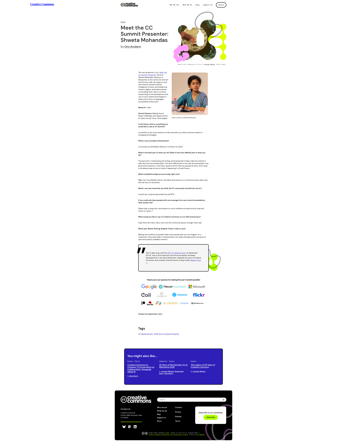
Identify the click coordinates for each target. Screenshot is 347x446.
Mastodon (129, 426)
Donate (221, 5)
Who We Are (174, 5)
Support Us (207, 5)
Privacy (178, 412)
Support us (161, 418)
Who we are (162, 407)
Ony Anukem (132, 46)
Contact (178, 407)
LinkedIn (135, 426)
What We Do (187, 5)
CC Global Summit (145, 334)
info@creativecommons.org (131, 422)
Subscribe (211, 417)
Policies (178, 416)
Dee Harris (134, 376)
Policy (137, 361)
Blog (197, 5)
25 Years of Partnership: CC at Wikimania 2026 (173, 366)
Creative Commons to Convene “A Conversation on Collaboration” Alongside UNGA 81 (140, 368)
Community (163, 361)
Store (159, 421)
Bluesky (124, 426)
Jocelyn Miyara (167, 371)
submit (224, 400)
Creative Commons (129, 4)
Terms (177, 421)
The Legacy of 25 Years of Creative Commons (203, 366)
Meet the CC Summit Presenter (166, 334)
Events (123, 22)
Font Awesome (200, 434)
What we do (162, 411)
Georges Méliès (210, 64)
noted (167, 433)
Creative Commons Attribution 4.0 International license (168, 434)
